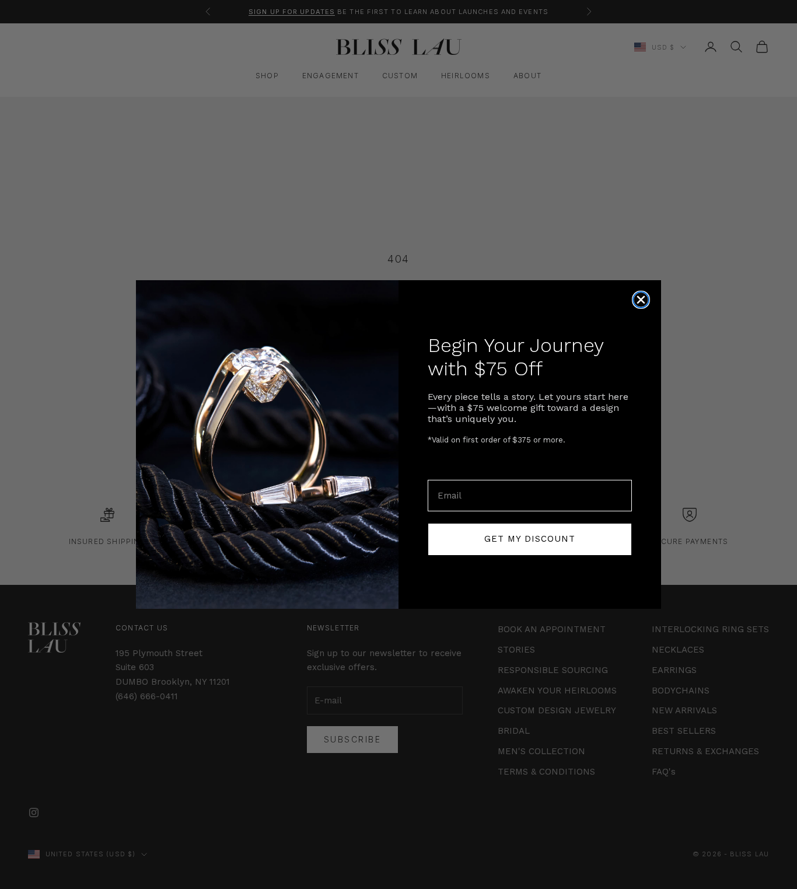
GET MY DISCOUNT (529, 539)
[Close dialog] (641, 300)
